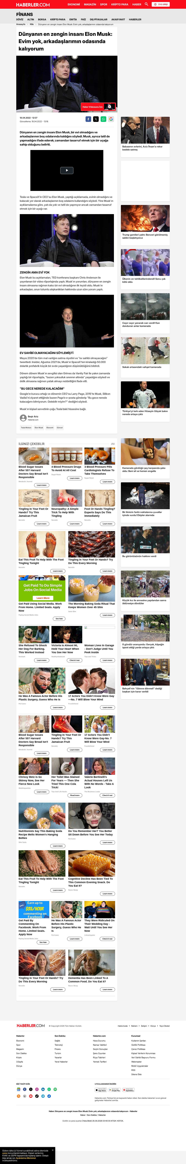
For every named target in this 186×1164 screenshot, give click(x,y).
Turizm (58, 1053)
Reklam (134, 1026)
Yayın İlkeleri (164, 1026)
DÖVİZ (19, 19)
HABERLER (135, 19)
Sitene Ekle (136, 1074)
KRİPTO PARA (119, 4)
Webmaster (136, 1061)
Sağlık (57, 1040)
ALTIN (30, 19)
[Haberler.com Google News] (18, 1089)
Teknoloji (59, 1045)
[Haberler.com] (30, 1025)
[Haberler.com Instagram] (37, 1089)
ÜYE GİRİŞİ (163, 4)
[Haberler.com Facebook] (24, 1089)
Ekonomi (49, 427)
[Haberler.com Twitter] (30, 1089)
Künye (153, 1026)
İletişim (144, 1026)
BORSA (42, 19)
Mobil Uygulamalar (139, 1066)
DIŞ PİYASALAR (98, 19)
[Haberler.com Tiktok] (37, 1096)
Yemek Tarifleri (100, 1061)
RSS (133, 1070)
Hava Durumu (99, 1040)
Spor (18, 1045)
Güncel (60, 427)
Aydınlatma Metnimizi (26, 1158)
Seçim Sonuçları (100, 1049)
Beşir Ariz (33, 416)
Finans (58, 1049)
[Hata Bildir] (87, 1121)
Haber (82, 1115)
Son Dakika (21, 1053)
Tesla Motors (26, 427)
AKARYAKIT (118, 19)
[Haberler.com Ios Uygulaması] (101, 1090)
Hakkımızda (123, 1026)
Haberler (20, 1036)
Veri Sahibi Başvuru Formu (143, 1057)
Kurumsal (135, 1036)
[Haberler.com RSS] (18, 1096)
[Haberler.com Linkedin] (43, 1089)
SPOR (103, 4)
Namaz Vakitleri (100, 1045)
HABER (136, 4)
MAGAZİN (90, 4)
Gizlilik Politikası (138, 1045)
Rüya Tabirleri (99, 1057)
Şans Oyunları (99, 1053)
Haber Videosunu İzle (93, 107)
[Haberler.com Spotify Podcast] (55, 1089)
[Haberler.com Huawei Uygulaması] (128, 1090)
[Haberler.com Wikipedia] (24, 1096)
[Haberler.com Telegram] (43, 1096)
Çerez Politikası (138, 1049)
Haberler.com (99, 1036)
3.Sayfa (19, 1061)
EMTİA (73, 19)
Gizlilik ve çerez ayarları (72, 1121)
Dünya (19, 1066)
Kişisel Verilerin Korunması (143, 1053)
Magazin (20, 1049)
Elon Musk (39, 427)
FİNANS (24, 14)
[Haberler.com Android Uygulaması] (115, 1090)
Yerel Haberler (61, 1061)
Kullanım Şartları (138, 1040)
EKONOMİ (74, 4)
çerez (5, 1153)
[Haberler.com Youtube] (30, 1096)
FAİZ (83, 19)
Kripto (19, 1057)
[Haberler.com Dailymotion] (49, 1096)
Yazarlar (58, 1057)
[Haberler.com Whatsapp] (49, 1089)
